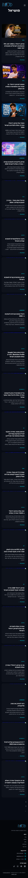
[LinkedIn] (24, 866)
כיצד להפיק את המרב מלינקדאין (17, 705)
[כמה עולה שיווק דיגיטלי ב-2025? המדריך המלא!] (14, 498)
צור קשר (24, 846)
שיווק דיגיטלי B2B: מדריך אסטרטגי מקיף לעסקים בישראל (14, 589)
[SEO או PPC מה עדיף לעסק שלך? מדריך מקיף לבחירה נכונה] (14, 536)
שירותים (24, 844)
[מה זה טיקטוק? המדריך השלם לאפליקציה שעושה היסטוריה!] (14, 767)
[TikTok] (14, 866)
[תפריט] (24, 5)
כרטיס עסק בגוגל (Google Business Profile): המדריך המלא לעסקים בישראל (15, 354)
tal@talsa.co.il (20, 856)
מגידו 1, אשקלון (20, 859)
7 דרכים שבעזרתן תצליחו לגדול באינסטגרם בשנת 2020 (14, 743)
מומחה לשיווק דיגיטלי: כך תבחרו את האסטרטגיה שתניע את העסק (14, 86)
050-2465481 (20, 853)
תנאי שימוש (14, 874)
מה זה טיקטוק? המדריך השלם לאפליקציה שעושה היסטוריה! (14, 781)
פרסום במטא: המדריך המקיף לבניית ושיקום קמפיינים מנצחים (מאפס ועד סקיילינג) (15, 434)
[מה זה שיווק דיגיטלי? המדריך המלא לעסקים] (14, 652)
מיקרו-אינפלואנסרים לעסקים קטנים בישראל (14, 240)
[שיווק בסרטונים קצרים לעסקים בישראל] (14, 264)
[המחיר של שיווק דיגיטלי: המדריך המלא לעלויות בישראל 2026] (14, 110)
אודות (25, 839)
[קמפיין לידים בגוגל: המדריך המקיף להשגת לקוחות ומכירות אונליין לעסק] (14, 459)
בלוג (25, 842)
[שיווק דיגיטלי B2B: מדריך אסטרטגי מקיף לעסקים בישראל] (14, 575)
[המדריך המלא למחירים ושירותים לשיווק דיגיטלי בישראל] (14, 613)
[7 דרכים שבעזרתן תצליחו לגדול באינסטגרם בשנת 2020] (14, 729)
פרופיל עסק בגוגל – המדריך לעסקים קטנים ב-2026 (15, 201)
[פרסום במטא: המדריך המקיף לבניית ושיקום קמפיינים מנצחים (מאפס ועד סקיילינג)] (14, 418)
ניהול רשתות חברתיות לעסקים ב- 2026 (14, 315)
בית (25, 837)
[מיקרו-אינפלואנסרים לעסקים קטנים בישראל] (14, 226)
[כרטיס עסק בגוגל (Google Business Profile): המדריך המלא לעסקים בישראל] (14, 339)
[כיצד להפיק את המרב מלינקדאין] (14, 690)
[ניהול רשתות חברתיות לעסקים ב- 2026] (14, 301)
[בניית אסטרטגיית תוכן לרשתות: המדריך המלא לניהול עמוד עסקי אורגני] (14, 380)
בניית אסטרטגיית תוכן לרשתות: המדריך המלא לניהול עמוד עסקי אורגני (14, 395)
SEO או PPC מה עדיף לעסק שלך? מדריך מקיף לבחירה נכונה (14, 550)
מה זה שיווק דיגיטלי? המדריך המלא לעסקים (14, 666)
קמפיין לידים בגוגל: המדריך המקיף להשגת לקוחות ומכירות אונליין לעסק (14, 474)
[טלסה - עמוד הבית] (7, 6)
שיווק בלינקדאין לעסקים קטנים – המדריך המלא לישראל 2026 (14, 163)
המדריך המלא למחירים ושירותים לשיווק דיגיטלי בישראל (16, 628)
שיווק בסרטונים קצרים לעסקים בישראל (14, 278)
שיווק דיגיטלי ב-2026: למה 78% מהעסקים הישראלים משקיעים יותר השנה (14, 46)
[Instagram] (17, 866)
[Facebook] (21, 866)
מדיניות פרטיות (6, 872)
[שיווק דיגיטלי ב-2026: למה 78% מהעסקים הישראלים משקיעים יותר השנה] (14, 31)
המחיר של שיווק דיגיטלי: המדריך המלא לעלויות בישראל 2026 (14, 125)
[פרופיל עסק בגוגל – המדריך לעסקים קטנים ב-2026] (14, 187)
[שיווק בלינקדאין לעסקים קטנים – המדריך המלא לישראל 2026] (14, 149)
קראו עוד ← (21, 60)
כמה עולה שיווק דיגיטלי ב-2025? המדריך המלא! (16, 512)
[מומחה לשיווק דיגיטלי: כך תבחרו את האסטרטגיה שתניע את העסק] (14, 71)
